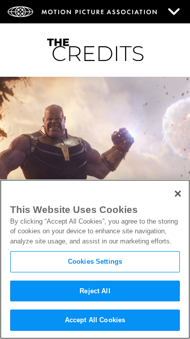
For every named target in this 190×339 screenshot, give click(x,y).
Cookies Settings (95, 261)
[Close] (178, 193)
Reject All (95, 291)
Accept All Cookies (95, 320)
